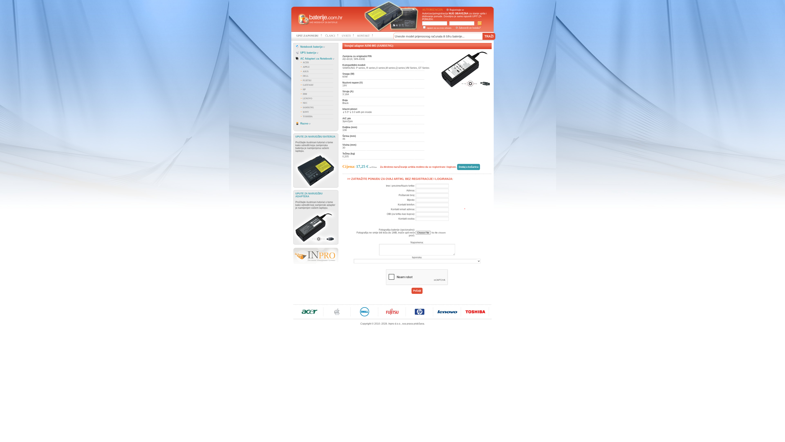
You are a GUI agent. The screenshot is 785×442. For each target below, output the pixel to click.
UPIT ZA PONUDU (307, 35)
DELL (306, 76)
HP (304, 89)
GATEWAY (308, 85)
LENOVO (307, 98)
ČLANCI (330, 35)
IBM (305, 94)
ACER (306, 62)
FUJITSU (307, 80)
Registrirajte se (457, 9)
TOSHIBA (308, 116)
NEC (305, 103)
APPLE (306, 67)
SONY (306, 112)
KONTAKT (363, 35)
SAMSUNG (308, 107)
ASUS (305, 71)
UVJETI (346, 35)
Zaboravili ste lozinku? (470, 27)
